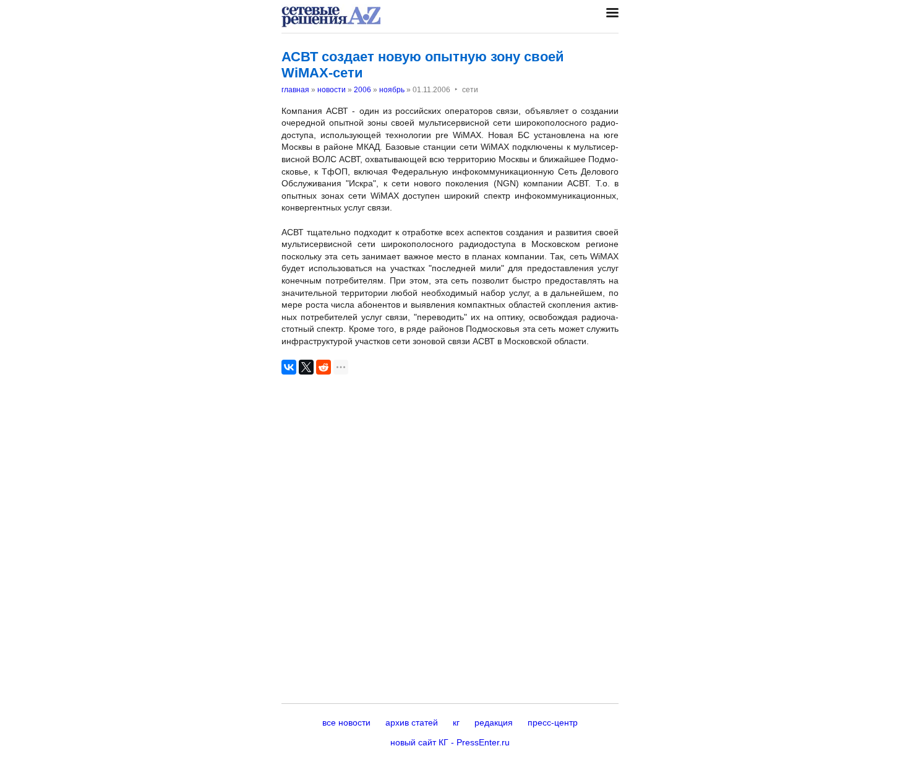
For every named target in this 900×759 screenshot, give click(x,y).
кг (456, 722)
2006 (362, 89)
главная (295, 89)
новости (331, 89)
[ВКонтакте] (288, 367)
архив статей (411, 722)
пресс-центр (553, 722)
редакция (493, 722)
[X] (306, 367)
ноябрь (392, 89)
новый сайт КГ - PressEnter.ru (450, 742)
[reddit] (323, 367)
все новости (346, 722)
